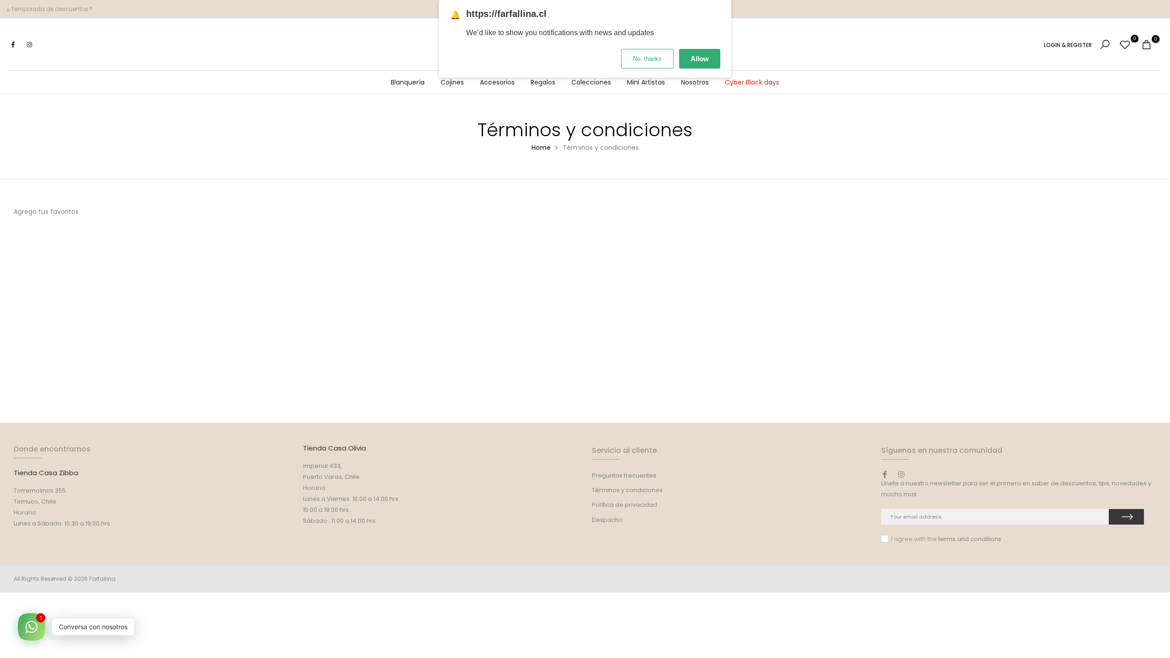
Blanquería (408, 82)
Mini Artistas (646, 82)
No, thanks (647, 58)
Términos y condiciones (627, 490)
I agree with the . (947, 539)
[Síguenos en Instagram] (29, 44)
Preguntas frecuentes (624, 475)
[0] (1125, 44)
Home (541, 147)
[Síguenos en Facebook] (12, 44)
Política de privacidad (624, 504)
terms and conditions (969, 539)
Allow (700, 59)
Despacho (607, 519)
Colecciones (591, 82)
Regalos (543, 82)
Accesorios (497, 82)
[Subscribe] (1126, 517)
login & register (1068, 45)
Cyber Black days (752, 82)
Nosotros (695, 82)
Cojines (452, 82)
